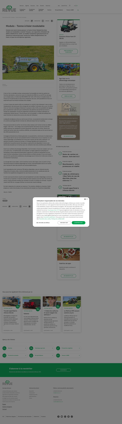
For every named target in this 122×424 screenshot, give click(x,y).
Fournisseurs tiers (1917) (54, 210)
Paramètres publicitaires (49, 217)
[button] (43, 222)
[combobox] (85, 199)
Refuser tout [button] (64, 222)
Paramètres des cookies (45, 219)
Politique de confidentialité (57, 219)
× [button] (86, 199)
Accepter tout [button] (78, 222)
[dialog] (61, 212)
